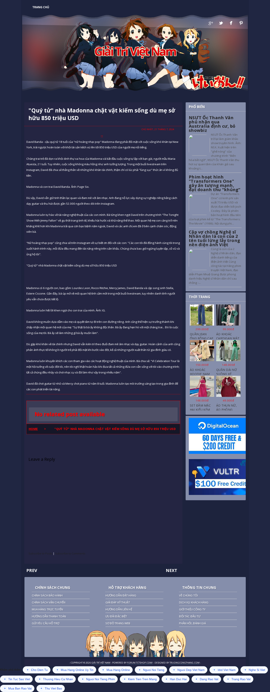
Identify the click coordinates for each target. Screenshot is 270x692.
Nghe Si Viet (254, 670)
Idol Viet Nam (224, 670)
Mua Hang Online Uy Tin (75, 670)
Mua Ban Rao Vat (18, 688)
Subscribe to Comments (70, 553)
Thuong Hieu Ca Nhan (56, 679)
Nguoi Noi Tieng (151, 670)
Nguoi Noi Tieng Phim (98, 679)
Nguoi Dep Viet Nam (189, 670)
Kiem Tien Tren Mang (140, 679)
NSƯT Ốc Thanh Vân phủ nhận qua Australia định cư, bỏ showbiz (212, 124)
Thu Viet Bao (51, 688)
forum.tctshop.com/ (140, 662)
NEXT (171, 570)
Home (33, 429)
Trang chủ (40, 7)
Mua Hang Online (116, 670)
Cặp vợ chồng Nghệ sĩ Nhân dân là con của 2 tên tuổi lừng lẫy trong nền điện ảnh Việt (214, 238)
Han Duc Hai (176, 679)
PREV (31, 570)
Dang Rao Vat (207, 679)
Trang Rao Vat (239, 679)
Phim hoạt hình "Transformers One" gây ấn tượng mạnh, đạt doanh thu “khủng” (214, 183)
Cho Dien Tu (37, 670)
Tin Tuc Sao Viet (17, 679)
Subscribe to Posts (40, 553)
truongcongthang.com (185, 662)
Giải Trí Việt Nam (135, 51)
